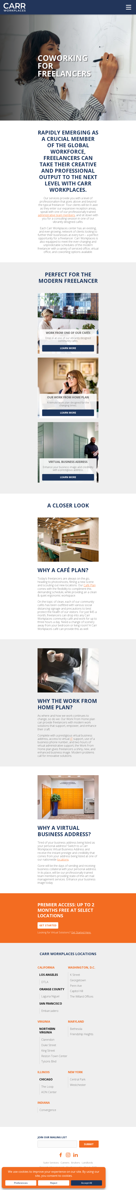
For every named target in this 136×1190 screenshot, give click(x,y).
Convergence (47, 1110)
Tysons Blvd (48, 1061)
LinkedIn (75, 1155)
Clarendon (47, 1040)
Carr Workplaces (17, 7)
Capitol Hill (76, 991)
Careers (65, 1162)
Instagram (68, 1155)
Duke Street (48, 1045)
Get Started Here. (81, 932)
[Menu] (128, 7)
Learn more (68, 348)
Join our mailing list (52, 1137)
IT (71, 739)
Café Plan (90, 585)
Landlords (87, 1162)
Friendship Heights (81, 1034)
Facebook (60, 1155)
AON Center (49, 1092)
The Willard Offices (81, 996)
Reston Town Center (54, 1056)
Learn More (68, 412)
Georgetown (78, 980)
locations (63, 859)
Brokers (75, 1162)
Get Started (47, 925)
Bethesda (76, 1029)
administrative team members (56, 215)
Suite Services (51, 1162)
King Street (48, 1050)
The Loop (47, 1087)
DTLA (44, 982)
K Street (75, 975)
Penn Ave (76, 986)
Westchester (78, 1085)
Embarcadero (49, 1011)
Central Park (77, 1079)
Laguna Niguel (50, 996)
